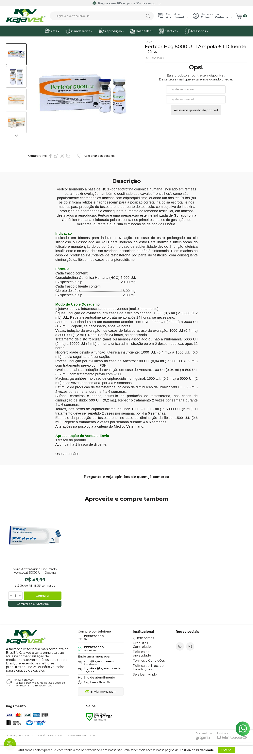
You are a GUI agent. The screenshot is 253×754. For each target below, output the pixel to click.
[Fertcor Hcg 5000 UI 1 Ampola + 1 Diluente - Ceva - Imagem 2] (16, 77)
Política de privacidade (142, 653)
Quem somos (143, 638)
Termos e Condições (149, 660)
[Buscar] (148, 15)
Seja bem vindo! (145, 674)
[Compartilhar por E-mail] (68, 156)
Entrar (205, 17)
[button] (16, 54)
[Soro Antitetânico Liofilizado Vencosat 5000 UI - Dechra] (35, 557)
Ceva (148, 41)
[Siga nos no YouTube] (180, 646)
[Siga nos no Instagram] (190, 646)
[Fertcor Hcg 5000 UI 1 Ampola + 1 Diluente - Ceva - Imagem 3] (16, 99)
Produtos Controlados (142, 645)
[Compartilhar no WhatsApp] (56, 156)
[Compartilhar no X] (62, 156)
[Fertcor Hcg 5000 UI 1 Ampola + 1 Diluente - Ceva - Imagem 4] (16, 122)
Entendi (226, 750)
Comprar (43, 595)
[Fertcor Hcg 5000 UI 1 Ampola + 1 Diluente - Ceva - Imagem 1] (16, 54)
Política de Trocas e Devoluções (148, 667)
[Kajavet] (25, 16)
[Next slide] (16, 135)
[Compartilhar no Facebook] (50, 156)
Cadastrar (222, 17)
